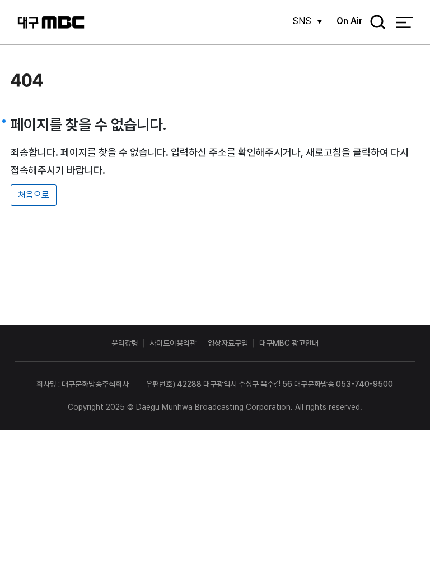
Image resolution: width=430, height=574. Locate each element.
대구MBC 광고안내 (289, 343)
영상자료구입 (228, 343)
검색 (374, 23)
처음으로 (33, 194)
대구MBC (51, 22)
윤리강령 (124, 343)
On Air (349, 21)
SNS (301, 21)
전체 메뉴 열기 (404, 22)
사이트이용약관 (173, 343)
